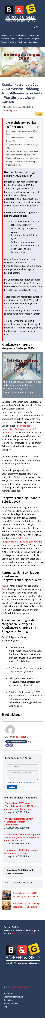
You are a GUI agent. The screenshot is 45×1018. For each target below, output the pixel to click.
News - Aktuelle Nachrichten (20, 35)
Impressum (8, 993)
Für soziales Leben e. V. (23, 933)
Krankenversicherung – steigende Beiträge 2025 (20, 139)
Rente (5, 589)
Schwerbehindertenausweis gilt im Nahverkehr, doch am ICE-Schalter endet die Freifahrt (22, 837)
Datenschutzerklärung (26, 782)
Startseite (5, 35)
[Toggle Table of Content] (36, 127)
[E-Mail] (7, 745)
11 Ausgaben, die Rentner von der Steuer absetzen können (21, 851)
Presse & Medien (11, 1003)
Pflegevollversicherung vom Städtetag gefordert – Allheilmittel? (18, 821)
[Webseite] (11, 745)
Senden (12, 787)
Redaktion (8, 1000)
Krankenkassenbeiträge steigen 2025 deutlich (22, 133)
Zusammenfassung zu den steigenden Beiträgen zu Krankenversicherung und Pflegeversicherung (22, 161)
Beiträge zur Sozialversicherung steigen (19, 883)
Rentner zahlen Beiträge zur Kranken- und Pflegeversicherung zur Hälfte (22, 153)
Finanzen (34, 35)
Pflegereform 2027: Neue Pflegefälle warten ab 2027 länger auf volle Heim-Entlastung (21, 806)
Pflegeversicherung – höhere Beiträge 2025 (22, 146)
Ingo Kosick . (15, 110)
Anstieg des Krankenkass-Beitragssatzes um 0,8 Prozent (19, 429)
